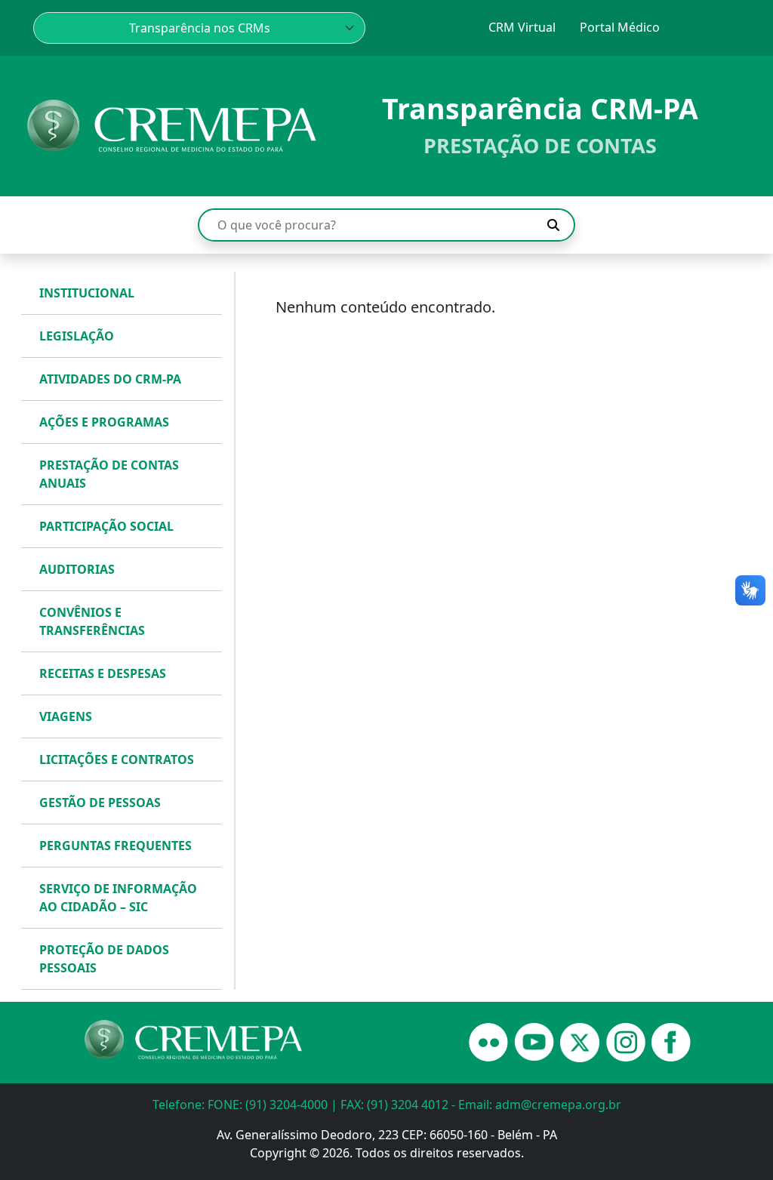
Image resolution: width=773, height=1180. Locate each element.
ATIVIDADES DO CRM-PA (110, 379)
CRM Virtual (522, 27)
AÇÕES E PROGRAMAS (104, 422)
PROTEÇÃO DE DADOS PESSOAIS (104, 958)
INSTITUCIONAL (86, 293)
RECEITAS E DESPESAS (102, 673)
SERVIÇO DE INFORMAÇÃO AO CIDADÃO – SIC (118, 897)
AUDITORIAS (77, 569)
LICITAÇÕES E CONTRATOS (116, 759)
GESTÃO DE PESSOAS (100, 802)
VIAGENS (65, 716)
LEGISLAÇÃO (76, 336)
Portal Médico (620, 27)
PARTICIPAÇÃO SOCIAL (106, 526)
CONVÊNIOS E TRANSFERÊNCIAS (92, 621)
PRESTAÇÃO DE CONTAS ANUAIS (109, 474)
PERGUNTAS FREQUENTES (115, 845)
